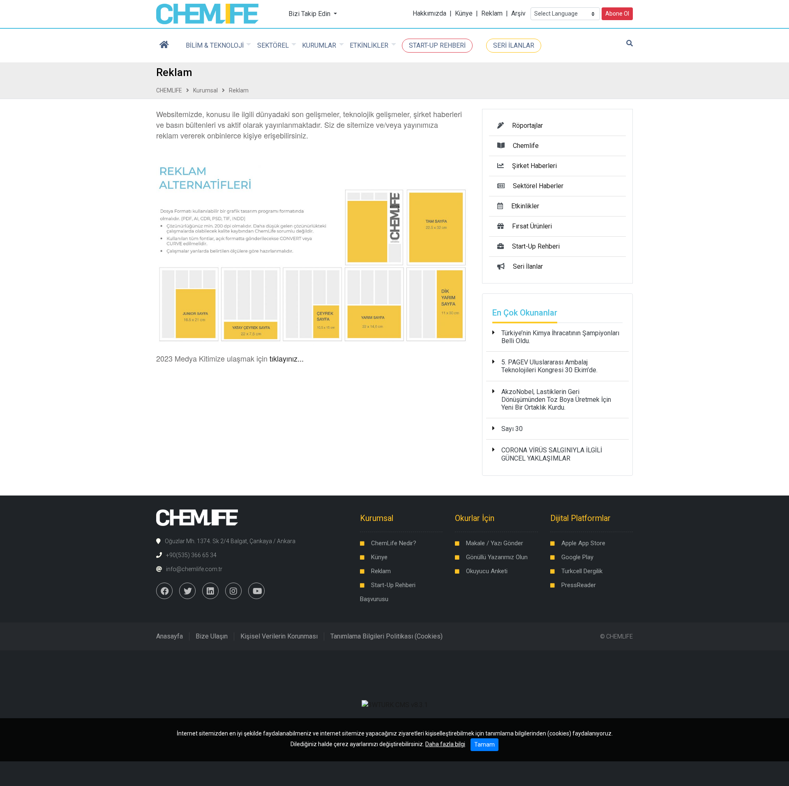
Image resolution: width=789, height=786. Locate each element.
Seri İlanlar (528, 266)
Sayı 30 (512, 429)
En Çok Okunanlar (524, 313)
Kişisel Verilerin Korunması (279, 636)
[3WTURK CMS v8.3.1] (395, 704)
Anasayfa (169, 636)
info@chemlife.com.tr (194, 569)
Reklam (492, 13)
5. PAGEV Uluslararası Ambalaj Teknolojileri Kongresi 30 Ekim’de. (549, 366)
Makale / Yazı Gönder (494, 543)
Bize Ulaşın (212, 636)
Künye (464, 13)
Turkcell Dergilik (581, 571)
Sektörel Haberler (538, 186)
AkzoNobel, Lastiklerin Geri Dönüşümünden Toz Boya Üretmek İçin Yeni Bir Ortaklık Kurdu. (556, 399)
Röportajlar (527, 125)
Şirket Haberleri (534, 166)
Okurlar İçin (474, 518)
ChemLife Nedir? (393, 543)
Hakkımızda (429, 13)
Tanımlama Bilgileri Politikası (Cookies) (386, 636)
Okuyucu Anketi (487, 571)
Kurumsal (205, 90)
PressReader (578, 585)
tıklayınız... (287, 358)
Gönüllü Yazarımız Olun (497, 557)
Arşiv (518, 13)
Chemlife (526, 146)
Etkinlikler (525, 206)
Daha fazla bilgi (445, 744)
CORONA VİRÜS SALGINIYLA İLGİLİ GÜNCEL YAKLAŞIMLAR (551, 454)
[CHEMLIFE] (207, 13)
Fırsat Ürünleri (532, 226)
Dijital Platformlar (580, 518)
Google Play (577, 557)
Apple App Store (583, 543)
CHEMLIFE (169, 90)
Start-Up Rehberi (536, 246)
